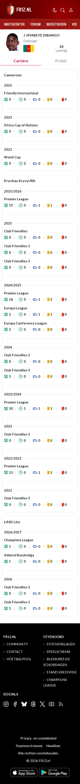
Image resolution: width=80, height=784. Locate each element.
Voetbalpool (19, 659)
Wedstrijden (56, 24)
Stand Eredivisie (62, 672)
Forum (35, 24)
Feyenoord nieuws (29, 746)
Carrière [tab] (21, 61)
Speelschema (58, 652)
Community (17, 644)
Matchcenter (14, 24)
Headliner (53, 746)
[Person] (71, 9)
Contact (15, 652)
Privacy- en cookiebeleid (38, 738)
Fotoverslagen (61, 644)
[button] (62, 9)
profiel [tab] (60, 61)
